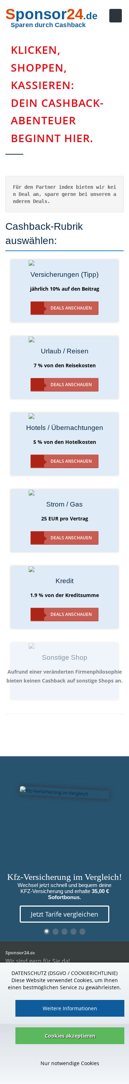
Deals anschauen (71, 308)
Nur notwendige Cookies (69, 1063)
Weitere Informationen (70, 1008)
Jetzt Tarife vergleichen (64, 914)
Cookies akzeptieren (70, 1035)
